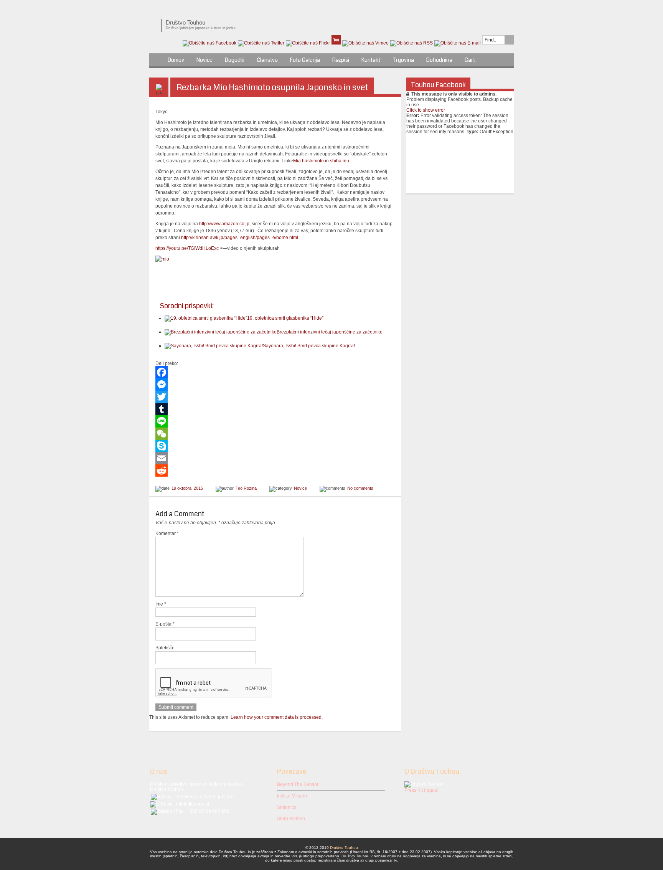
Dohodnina (439, 60)
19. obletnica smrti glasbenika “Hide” (285, 318)
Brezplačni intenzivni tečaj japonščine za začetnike (330, 332)
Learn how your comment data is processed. (277, 717)
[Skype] (275, 446)
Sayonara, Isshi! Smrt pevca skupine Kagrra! (309, 345)
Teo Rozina (246, 488)
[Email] (275, 458)
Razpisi (340, 60)
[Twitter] (275, 397)
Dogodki (234, 60)
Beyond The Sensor (297, 784)
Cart (470, 60)
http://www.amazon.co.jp (224, 223)
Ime (160, 604)
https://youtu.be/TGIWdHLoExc (187, 248)
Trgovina (403, 60)
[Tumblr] (275, 409)
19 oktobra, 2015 (187, 488)
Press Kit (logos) (421, 790)
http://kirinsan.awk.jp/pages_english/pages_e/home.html (239, 237)
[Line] (275, 421)
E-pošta (165, 624)
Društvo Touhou (344, 847)
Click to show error (425, 110)
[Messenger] (275, 384)
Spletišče (165, 647)
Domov (176, 60)
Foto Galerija (305, 60)
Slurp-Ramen (291, 818)
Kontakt (370, 60)
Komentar (167, 533)
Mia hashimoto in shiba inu (321, 160)
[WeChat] (275, 434)
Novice (204, 60)
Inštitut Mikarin (292, 796)
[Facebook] (275, 372)
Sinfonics (286, 807)
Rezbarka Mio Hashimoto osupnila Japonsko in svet (272, 87)
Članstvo (267, 60)
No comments (360, 488)
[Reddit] (275, 470)
